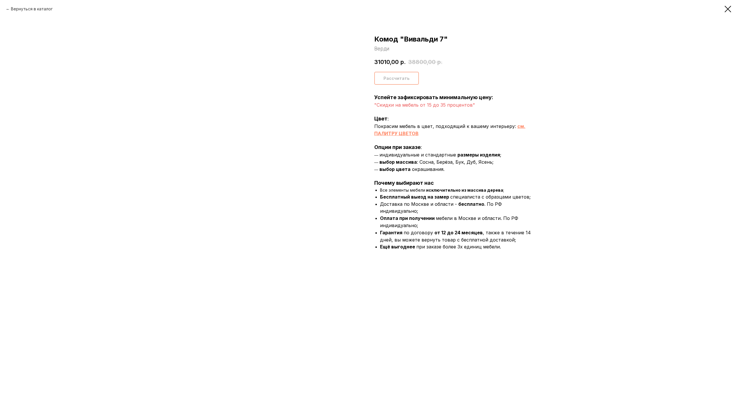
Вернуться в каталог (32, 8)
